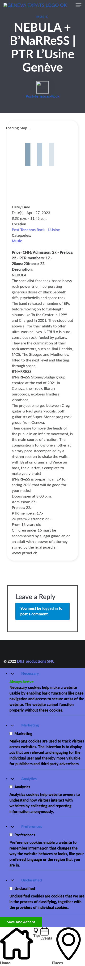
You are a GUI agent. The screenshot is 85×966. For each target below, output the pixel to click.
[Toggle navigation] (78, 5)
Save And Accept (21, 922)
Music (42, 17)
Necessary (30, 673)
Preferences (31, 827)
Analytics (29, 779)
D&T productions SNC (35, 661)
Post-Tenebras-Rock (43, 96)
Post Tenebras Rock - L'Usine (36, 230)
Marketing (30, 725)
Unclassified (31, 880)
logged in (50, 608)
